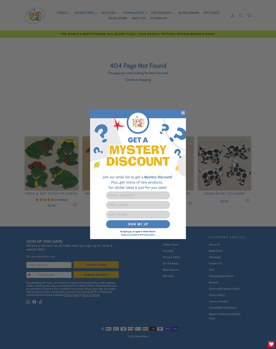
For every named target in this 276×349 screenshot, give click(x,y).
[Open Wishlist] (271, 344)
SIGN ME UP (138, 224)
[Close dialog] (183, 112)
